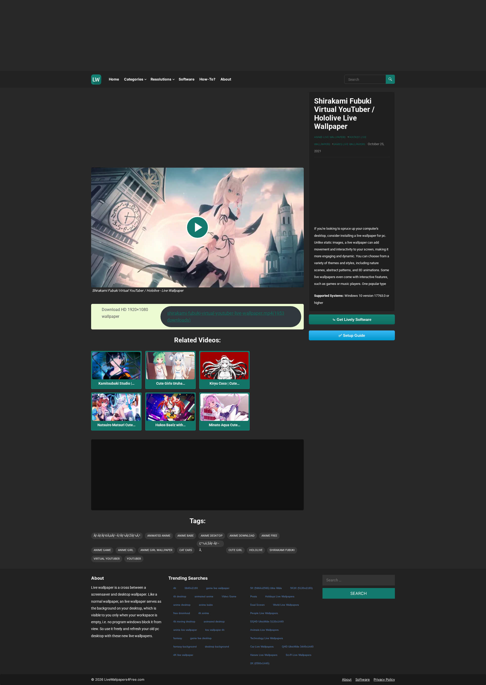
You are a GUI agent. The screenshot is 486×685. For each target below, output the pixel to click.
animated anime (158, 535)
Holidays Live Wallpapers (279, 596)
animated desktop (214, 621)
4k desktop (179, 596)
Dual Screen (257, 604)
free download (181, 613)
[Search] (390, 79)
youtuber (134, 558)
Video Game (228, 596)
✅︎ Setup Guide (352, 335)
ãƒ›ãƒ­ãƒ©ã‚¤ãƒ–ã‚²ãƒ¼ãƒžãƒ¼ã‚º (117, 535)
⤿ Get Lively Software (351, 319)
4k (174, 587)
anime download (242, 535)
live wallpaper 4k (214, 629)
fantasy (177, 638)
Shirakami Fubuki (282, 550)
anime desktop (211, 535)
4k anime (203, 613)
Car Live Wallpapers (261, 646)
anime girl (125, 550)
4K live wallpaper (183, 654)
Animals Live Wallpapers (264, 629)
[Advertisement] (152, 35)
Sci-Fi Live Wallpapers (298, 654)
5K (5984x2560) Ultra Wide (266, 587)
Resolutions (161, 79)
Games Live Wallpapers (349, 144)
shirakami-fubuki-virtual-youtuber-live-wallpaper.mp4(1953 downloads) (225, 316)
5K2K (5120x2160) (301, 587)
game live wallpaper (217, 587)
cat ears (185, 550)
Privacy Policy (384, 679)
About (225, 79)
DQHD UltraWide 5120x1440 (267, 621)
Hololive (255, 550)
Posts (253, 596)
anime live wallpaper (185, 629)
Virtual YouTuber (107, 558)
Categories (133, 79)
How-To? (207, 79)
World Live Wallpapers (286, 604)
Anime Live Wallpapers (330, 137)
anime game (102, 550)
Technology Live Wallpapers (266, 638)
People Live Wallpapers (264, 613)
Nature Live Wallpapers (263, 654)
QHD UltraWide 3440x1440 (297, 646)
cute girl (235, 550)
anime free (269, 535)
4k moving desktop (184, 621)
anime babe (185, 535)
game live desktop (200, 638)
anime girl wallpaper (156, 550)
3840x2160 (191, 587)
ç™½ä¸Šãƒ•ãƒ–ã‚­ (209, 544)
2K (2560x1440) (259, 663)
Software (186, 79)
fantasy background (184, 646)
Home (114, 79)
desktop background (217, 646)
